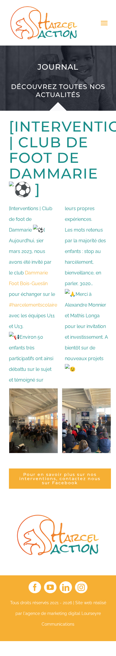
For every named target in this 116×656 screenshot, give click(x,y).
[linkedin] (65, 587)
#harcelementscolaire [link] (33, 305)
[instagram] (81, 587)
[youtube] (50, 587)
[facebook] (35, 587)
